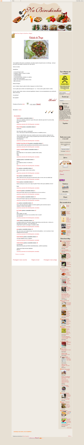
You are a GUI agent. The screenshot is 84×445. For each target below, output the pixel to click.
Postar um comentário (19, 254)
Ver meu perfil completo (64, 120)
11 (32, 203)
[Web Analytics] (41, 438)
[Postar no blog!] (31, 104)
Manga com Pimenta (66, 376)
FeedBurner (67, 151)
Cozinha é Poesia (65, 393)
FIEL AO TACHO (65, 341)
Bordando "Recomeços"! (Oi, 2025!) (68, 359)
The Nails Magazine (66, 336)
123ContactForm (67, 154)
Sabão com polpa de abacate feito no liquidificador (68, 264)
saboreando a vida (65, 278)
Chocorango (64, 418)
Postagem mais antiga (50, 260)
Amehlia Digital (65, 356)
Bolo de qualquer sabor (66, 354)
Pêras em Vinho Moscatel (66, 250)
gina (18, 229)
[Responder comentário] (34, 124)
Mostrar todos (69, 427)
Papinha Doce (64, 410)
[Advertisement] (65, 50)
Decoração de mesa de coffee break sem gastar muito (68, 256)
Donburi (67, 386)
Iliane (18, 175)
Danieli (18, 118)
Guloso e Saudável (21, 149)
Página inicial (35, 260)
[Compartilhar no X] (32, 104)
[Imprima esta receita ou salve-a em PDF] (28, 104)
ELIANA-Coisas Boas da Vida (23, 143)
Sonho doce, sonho (66, 369)
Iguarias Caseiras (65, 319)
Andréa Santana (20, 242)
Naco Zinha (64, 348)
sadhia (18, 220)
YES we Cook (64, 364)
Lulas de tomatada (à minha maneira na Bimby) (68, 322)
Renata (18, 181)
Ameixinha (19, 190)
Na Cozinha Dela (65, 293)
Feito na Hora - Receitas (65, 310)
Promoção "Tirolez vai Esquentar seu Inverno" (68, 232)
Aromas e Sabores (65, 253)
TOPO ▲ (69, 436)
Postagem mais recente (20, 260)
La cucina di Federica (66, 241)
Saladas (20, 109)
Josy (18, 203)
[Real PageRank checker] (62, 180)
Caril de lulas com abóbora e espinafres (68, 303)
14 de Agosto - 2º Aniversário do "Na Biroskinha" (68, 219)
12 (35, 210)
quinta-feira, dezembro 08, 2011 (23, 124)
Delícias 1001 (64, 353)
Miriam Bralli (19, 126)
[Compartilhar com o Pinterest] (35, 104)
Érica (18, 168)
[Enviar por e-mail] (30, 104)
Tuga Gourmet (65, 286)
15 (37, 236)
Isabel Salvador (20, 236)
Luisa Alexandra (65, 249)
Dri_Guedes (19, 210)
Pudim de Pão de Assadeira (68, 212)
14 (32, 229)
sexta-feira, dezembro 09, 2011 (23, 217)
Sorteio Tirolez (67, 206)
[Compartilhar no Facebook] (33, 104)
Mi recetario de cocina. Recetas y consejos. (65, 270)
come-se (63, 261)
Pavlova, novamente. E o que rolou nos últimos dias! (68, 281)
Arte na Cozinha (65, 385)
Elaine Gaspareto (26, 436)
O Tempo (68, 370)
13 (33, 220)
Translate (68, 93)
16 (37, 242)
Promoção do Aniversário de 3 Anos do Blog (68, 226)
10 (34, 196)
